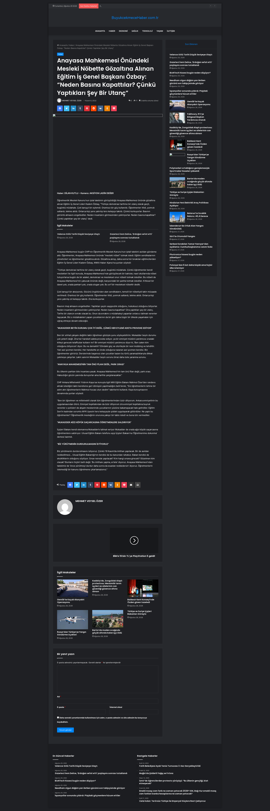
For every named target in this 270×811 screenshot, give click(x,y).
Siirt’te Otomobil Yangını (182, 236)
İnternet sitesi (116, 707)
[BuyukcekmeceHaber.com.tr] (135, 17)
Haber (112, 31)
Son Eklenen (191, 44)
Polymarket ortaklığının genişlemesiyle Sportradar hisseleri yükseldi (190, 169)
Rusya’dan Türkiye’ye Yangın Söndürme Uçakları (71, 633)
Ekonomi (123, 31)
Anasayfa (100, 31)
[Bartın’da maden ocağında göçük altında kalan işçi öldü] (107, 618)
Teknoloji (147, 31)
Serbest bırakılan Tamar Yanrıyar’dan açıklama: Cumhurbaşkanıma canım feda (191, 245)
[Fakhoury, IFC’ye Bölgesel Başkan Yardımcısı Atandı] (177, 118)
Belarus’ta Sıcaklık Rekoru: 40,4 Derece (197, 215)
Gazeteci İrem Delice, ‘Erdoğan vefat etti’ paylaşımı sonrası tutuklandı (191, 64)
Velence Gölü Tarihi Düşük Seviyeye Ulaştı (78, 234)
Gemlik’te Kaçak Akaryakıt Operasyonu (70, 601)
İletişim (171, 31)
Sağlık (135, 31)
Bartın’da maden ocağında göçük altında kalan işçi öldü (107, 631)
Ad (59, 696)
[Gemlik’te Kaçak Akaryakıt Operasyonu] (72, 588)
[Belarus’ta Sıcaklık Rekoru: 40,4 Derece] (177, 217)
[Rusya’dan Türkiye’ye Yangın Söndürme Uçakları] (72, 619)
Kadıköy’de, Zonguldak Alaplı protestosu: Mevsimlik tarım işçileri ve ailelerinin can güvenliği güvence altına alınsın (107, 586)
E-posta (61, 707)
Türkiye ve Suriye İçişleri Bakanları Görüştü (139, 612)
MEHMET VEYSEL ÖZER (71, 101)
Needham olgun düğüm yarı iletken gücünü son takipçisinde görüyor (187, 82)
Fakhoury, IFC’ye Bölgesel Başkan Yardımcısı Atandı (196, 117)
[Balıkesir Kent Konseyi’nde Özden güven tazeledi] (142, 588)
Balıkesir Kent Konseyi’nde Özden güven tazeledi (140, 601)
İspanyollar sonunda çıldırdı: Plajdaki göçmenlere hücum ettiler (189, 92)
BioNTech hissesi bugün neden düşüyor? (118, 6)
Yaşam (160, 31)
